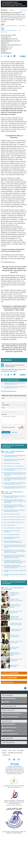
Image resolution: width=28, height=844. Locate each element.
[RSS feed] (19, 759)
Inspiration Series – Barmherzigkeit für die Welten (15, 654)
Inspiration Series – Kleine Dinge (14, 666)
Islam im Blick (21, 750)
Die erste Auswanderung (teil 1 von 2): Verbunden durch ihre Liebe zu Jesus (13, 542)
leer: (3, 24)
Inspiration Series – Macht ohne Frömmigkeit (16, 600)
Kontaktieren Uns (6, 755)
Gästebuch (4, 752)
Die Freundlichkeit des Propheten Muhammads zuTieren (12, 538)
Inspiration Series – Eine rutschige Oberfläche (16, 630)
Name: (3, 398)
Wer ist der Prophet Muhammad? (12, 534)
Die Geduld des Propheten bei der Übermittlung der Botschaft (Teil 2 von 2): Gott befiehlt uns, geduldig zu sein (15, 566)
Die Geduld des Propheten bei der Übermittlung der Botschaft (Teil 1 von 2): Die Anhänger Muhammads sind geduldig (14, 561)
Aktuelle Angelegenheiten (11, 25)
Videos (7, 587)
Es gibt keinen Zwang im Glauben (12, 463)
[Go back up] (25, 688)
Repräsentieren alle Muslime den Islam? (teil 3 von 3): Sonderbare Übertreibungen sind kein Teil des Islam (15, 479)
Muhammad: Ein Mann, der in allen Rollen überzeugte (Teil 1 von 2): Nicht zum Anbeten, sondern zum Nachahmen (15, 551)
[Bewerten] (2, 56)
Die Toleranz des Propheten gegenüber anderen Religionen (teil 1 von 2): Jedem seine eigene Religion (15, 501)
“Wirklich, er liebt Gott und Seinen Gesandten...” (12, 531)
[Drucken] (8, 56)
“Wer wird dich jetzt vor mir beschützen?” (13, 466)
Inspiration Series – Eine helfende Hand (16, 612)
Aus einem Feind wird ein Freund (12, 514)
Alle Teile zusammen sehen (8, 391)
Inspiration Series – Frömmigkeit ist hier (15, 636)
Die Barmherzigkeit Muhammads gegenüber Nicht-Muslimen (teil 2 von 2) (14, 387)
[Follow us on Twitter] (14, 759)
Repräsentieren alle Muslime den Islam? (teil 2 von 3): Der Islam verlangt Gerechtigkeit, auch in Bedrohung (15, 474)
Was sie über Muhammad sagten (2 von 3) (14, 519)
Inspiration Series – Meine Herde (14, 648)
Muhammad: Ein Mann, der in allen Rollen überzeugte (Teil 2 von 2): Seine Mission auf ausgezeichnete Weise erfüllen (14, 556)
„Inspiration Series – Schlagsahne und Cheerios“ (15, 594)
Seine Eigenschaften (6, 493)
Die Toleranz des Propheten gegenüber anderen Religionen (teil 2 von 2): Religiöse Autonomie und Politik (14, 506)
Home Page (4, 750)
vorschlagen (6, 432)
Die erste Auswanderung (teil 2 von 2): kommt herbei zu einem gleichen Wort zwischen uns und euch (15, 546)
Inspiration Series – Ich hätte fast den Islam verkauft (15, 606)
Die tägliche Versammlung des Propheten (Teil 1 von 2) (15, 571)
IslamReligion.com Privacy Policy (15, 752)
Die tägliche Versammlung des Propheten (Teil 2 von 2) (15, 575)
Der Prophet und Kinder (9, 525)
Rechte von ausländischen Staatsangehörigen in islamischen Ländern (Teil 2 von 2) (15, 487)
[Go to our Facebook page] (9, 759)
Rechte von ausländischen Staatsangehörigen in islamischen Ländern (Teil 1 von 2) (15, 483)
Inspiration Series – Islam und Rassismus (16, 660)
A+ (25, 10)
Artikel (2, 25)
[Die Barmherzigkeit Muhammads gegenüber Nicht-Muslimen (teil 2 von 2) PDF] (11, 56)
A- (20, 10)
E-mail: (3, 407)
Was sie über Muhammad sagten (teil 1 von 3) (15, 516)
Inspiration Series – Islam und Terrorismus (16, 642)
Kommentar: (5, 414)
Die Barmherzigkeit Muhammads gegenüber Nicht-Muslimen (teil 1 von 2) (13, 370)
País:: (3, 403)
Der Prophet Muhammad (11, 30)
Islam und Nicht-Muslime (7, 452)
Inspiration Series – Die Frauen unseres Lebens (16, 624)
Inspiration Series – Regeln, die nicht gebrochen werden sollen (16, 618)
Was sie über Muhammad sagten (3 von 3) (14, 522)
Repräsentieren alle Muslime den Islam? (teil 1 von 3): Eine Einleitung (15, 469)
